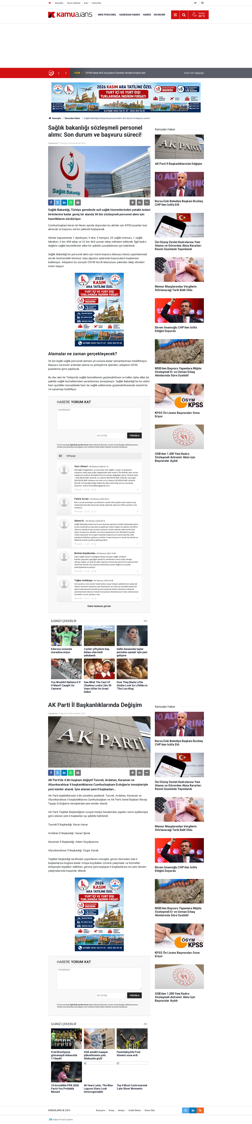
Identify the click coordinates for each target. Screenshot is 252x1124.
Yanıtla (79, 490)
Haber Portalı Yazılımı (63, 1119)
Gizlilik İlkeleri (134, 1110)
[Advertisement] (126, 45)
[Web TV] (195, 2)
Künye (111, 1110)
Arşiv (86, 3)
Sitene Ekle (96, 3)
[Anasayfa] (49, 3)
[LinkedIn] (64, 202)
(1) (95, 512)
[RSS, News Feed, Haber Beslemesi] (200, 1110)
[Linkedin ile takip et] (193, 1110)
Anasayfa (56, 118)
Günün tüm (194, 72)
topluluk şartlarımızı (79, 445)
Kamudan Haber (129, 14)
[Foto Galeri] (202, 2)
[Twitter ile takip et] (185, 1110)
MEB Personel (107, 14)
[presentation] (58, 73)
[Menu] (175, 15)
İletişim (121, 1110)
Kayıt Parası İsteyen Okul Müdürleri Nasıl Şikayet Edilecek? (115, 72)
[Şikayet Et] (137, 489)
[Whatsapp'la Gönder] (71, 202)
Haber (147, 14)
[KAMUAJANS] (70, 14)
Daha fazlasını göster (99, 606)
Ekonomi (159, 14)
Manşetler (59, 3)
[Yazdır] (78, 202)
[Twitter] (58, 202)
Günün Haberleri (73, 3)
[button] (132, 202)
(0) (88, 490)
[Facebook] (51, 202)
